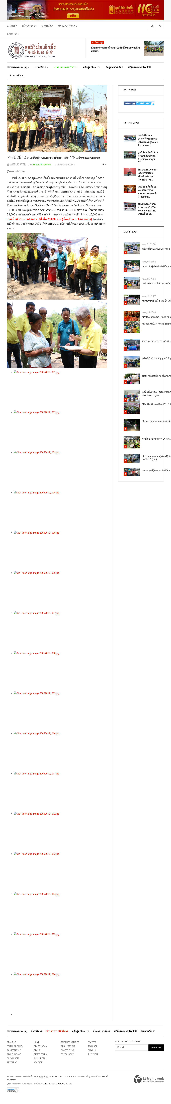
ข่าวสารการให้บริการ (64, 67)
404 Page (38, 1062)
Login (37, 1042)
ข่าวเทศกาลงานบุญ (17, 67)
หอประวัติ (47, 26)
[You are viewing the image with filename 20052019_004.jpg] (60, 511)
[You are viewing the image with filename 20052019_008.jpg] (60, 671)
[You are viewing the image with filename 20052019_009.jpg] (60, 712)
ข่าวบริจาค (40, 67)
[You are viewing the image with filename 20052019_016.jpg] (60, 993)
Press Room (13, 1058)
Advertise (12, 1062)
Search (37, 1050)
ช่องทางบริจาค (66, 26)
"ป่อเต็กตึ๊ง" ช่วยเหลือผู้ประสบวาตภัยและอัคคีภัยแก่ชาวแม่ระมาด (53, 158)
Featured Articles (70, 1042)
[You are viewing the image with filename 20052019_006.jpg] (60, 591)
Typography (67, 1054)
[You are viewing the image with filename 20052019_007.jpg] (60, 631)
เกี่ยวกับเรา (28, 26)
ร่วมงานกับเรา (17, 75)
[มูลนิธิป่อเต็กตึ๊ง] (32, 50)
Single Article (68, 1046)
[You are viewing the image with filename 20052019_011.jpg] (60, 792)
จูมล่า (9, 1083)
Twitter (92, 1042)
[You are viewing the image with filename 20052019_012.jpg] (60, 832)
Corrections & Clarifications (14, 1052)
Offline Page (40, 1058)
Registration (40, 1046)
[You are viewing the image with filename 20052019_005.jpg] (60, 551)
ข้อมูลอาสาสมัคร (114, 67)
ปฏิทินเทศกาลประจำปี (139, 67)
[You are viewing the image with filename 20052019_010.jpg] (60, 752)
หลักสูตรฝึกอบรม (91, 67)
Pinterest (93, 1054)
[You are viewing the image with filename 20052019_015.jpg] (60, 952)
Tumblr (92, 1050)
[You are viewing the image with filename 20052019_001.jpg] (60, 390)
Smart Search (41, 1054)
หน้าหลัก (12, 26)
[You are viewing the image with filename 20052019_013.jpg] (60, 872)
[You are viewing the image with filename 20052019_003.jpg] (60, 471)
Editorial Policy (15, 1046)
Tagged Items (67, 1050)
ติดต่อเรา (12, 34)
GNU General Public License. (58, 1083)
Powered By (149, 1079)
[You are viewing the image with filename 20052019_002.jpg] (60, 430)
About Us (11, 1042)
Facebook (92, 1046)
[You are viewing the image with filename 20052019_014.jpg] (60, 912)
